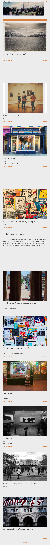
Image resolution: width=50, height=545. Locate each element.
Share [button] (4, 60)
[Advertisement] (25, 72)
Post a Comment (9, 60)
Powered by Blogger (25, 542)
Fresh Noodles (9, 393)
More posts (45, 538)
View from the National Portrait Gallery (19, 302)
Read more (45, 60)
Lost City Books (9, 158)
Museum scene (9, 438)
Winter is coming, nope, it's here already (19, 483)
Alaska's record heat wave (13, 234)
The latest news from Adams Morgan (18, 348)
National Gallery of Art (12, 115)
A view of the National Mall (14, 54)
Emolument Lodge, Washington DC (18, 528)
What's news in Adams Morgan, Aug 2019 (20, 221)
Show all (45, 19)
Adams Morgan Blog (7, 1)
